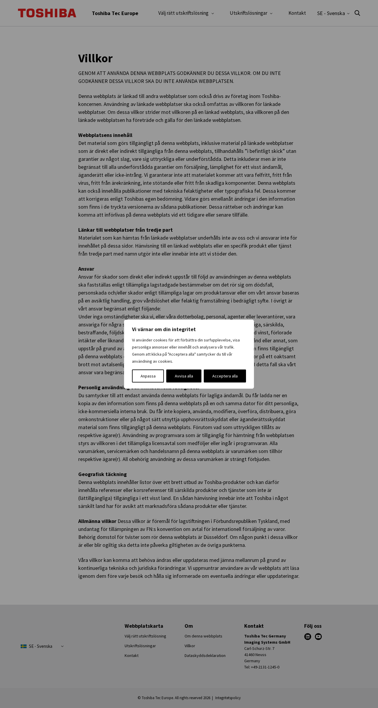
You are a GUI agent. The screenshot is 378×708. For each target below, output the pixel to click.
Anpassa (148, 376)
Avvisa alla (184, 376)
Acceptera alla (225, 376)
